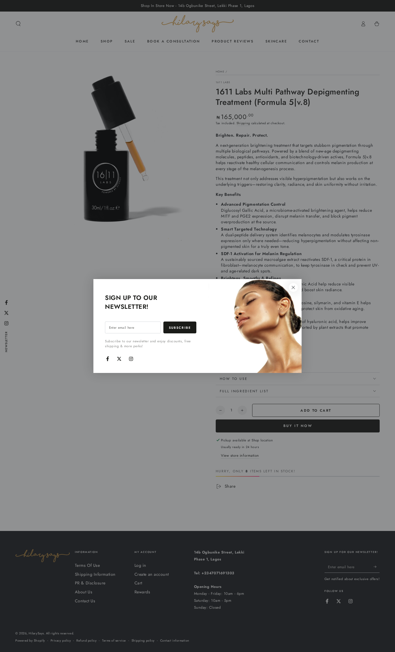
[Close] (293, 287)
